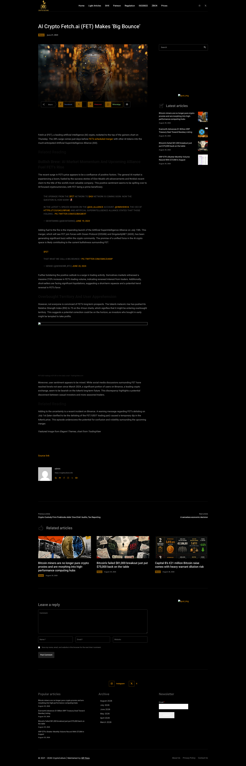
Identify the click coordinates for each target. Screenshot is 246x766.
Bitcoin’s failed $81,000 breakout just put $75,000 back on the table (175, 145)
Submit (166, 715)
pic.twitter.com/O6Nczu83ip (97, 259)
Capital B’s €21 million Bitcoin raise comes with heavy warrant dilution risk (179, 565)
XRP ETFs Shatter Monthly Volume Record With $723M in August (174, 158)
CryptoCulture (59, 758)
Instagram (120, 683)
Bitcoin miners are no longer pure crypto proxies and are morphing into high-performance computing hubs (176, 116)
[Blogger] (56, 477)
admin (57, 468)
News (41, 35)
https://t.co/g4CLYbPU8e (57, 210)
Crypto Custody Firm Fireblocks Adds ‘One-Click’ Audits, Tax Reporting (69, 517)
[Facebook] (64, 477)
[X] (205, 5)
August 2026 (106, 701)
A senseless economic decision (194, 517)
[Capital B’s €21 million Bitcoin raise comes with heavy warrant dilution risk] (181, 547)
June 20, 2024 (79, 266)
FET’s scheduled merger (101, 139)
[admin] (45, 474)
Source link (43, 455)
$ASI (91, 196)
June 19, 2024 (83, 221)
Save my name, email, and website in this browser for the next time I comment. (71, 647)
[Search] (205, 47)
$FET (71, 196)
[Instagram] (199, 5)
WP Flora (85, 758)
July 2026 (104, 705)
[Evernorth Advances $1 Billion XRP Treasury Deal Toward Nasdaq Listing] (203, 132)
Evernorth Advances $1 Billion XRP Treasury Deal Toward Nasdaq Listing (175, 131)
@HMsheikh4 (122, 207)
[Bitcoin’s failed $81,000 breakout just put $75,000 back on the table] (203, 146)
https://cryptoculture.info (64, 473)
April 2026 (105, 718)
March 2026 (105, 722)
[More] (127, 104)
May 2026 (105, 713)
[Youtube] (76, 477)
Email (162, 702)
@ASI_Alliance (95, 207)
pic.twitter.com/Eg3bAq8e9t (70, 213)
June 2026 (105, 709)
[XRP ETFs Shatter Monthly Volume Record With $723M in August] (203, 160)
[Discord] (60, 477)
